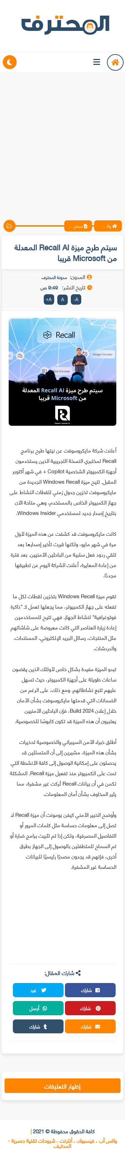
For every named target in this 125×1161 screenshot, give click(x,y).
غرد (34, 989)
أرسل (34, 1007)
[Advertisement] (62, 140)
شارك (86, 989)
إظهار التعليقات (62, 1085)
